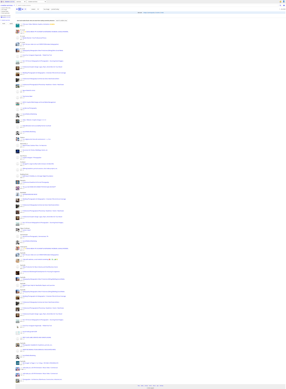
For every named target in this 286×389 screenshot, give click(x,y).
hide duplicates (6, 13)
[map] (25, 9)
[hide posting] (24, 25)
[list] (16, 9)
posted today (5, 11)
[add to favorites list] (21, 24)
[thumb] (19, 9)
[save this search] (284, 5)
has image (4, 9)
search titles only (6, 8)
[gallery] (22, 9)
